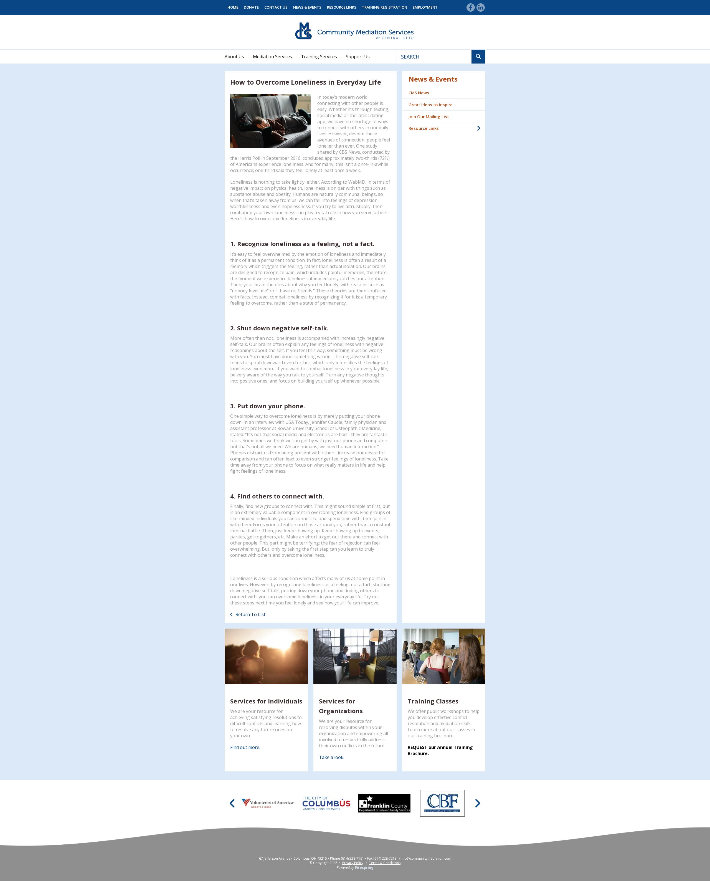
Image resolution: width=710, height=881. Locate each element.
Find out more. (245, 747)
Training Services (319, 57)
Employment (425, 7)
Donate (251, 7)
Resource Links (341, 7)
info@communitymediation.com (426, 858)
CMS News (419, 92)
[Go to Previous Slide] (232, 803)
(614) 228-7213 (385, 858)
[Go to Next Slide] (477, 803)
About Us (234, 57)
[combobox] (434, 57)
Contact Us (276, 7)
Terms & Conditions (384, 862)
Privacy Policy (352, 862)
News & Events (307, 7)
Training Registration (384, 7)
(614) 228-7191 (352, 858)
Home (232, 7)
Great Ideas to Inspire (431, 104)
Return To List (249, 614)
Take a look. (331, 757)
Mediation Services (272, 57)
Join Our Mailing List (429, 116)
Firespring (364, 867)
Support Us (358, 57)
